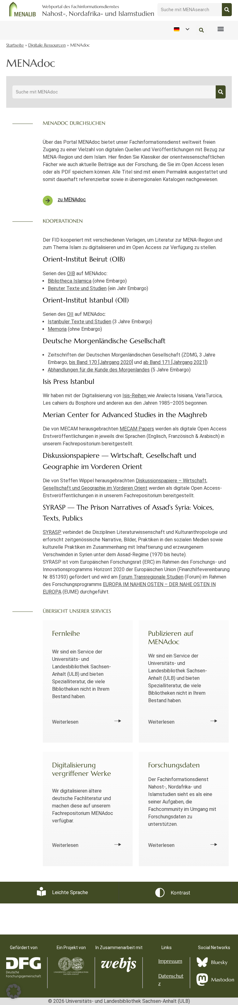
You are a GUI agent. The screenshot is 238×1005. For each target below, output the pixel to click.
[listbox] (181, 29)
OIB (71, 273)
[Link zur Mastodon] (202, 979)
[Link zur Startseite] (22, 9)
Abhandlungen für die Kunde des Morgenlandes (99, 370)
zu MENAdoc (72, 199)
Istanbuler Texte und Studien (79, 322)
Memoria (57, 329)
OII (70, 314)
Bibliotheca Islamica (69, 281)
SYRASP (52, 532)
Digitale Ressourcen (47, 45)
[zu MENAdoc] (47, 200)
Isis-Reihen (135, 395)
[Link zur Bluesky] (202, 962)
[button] (221, 29)
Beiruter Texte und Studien (77, 288)
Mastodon (222, 979)
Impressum (170, 961)
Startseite (15, 45)
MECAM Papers (137, 429)
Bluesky (219, 962)
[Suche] (227, 9)
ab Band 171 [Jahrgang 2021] (174, 362)
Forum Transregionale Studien (151, 577)
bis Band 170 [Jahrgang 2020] (101, 362)
